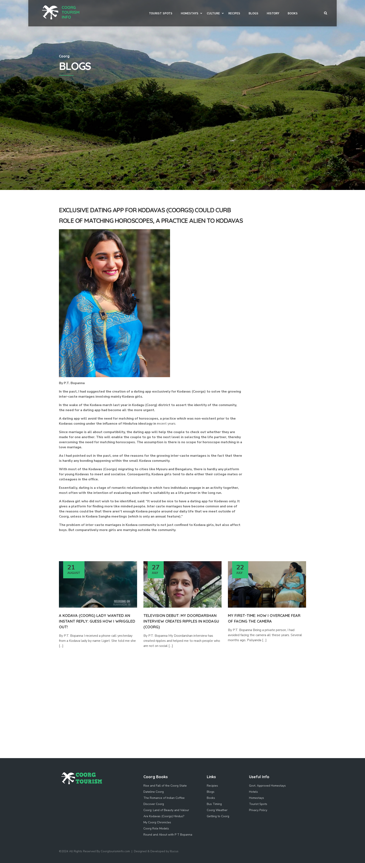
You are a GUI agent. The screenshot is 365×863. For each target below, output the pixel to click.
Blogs (210, 792)
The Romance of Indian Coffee (164, 798)
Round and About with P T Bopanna (167, 835)
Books (211, 798)
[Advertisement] (182, 158)
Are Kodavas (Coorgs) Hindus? (163, 816)
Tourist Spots (258, 804)
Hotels (253, 792)
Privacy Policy (258, 810)
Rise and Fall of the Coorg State (165, 786)
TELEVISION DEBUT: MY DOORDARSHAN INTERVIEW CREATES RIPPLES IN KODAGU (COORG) (181, 621)
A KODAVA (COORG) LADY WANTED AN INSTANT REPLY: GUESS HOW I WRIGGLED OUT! (97, 621)
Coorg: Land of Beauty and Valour (166, 810)
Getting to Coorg (218, 816)
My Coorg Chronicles (157, 822)
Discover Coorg (153, 804)
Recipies (212, 786)
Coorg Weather (217, 810)
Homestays (256, 798)
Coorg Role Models (156, 828)
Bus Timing (214, 804)
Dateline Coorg (153, 792)
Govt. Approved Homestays (267, 786)
